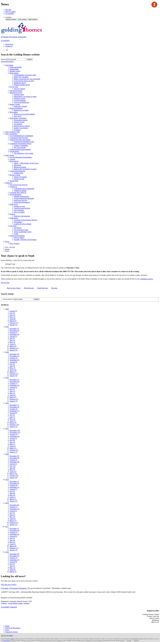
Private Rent (14, 181)
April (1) (13, 497)
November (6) (14, 483)
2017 (7, 526)
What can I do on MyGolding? (24, 114)
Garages (12, 159)
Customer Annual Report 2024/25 (25, 220)
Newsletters (18, 222)
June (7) (12, 417)
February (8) (14, 476)
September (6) (14, 534)
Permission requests (20, 120)
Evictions (17, 130)
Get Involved (14, 151)
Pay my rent (14, 87)
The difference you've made (23, 153)
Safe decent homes (16, 91)
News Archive (14, 243)
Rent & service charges (22, 126)
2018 (7, 503)
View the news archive (9, 584)
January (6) (13, 350)
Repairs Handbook (16, 108)
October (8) (14, 485)
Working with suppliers (22, 216)
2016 (7, 552)
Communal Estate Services (19, 138)
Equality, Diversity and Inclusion (25, 239)
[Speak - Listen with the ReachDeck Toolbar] (154, 5)
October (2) (14, 532)
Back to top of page (13, 288)
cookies (12, 638)
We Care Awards (20, 147)
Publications (14, 218)
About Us (8, 183)
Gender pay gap (19, 206)
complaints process (146, 279)
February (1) (14, 323)
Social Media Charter (15, 603)
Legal (16, 234)
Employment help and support (20, 140)
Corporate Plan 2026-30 (18, 192)
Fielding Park (18, 173)
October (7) (14, 332)
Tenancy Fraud (19, 122)
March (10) (13, 474)
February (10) (14, 425)
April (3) (13, 344)
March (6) (13, 346)
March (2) (13, 521)
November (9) (14, 381)
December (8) (14, 505)
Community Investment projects (20, 143)
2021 (7, 428)
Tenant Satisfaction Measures (24, 198)
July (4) (12, 313)
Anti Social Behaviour (21, 102)
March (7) (13, 372)
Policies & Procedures (17, 236)
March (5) (13, 397)
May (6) (12, 495)
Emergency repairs (20, 106)
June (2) (12, 515)
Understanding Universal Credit (25, 75)
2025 (7, 327)
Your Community (11, 134)
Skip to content (10, 12)
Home (7, 249)
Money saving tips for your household (27, 79)
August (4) (13, 362)
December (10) (15, 430)
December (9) (14, 456)
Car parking (18, 124)
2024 (7, 352)
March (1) (13, 499)
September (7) (14, 411)
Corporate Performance (22, 202)
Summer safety (19, 94)
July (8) (12, 440)
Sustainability (14, 69)
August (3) (13, 311)
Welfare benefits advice (22, 85)
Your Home (9, 65)
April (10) (13, 370)
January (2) (13, 325)
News (7, 241)
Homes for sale (19, 179)
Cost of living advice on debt (24, 81)
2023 (7, 378)
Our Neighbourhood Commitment (21, 136)
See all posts (5, 282)
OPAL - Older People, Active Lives (26, 163)
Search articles (8, 299)
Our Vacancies (19, 210)
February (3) (14, 374)
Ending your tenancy (21, 128)
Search (3, 59)
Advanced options (7, 61)
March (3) (13, 448)
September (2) (14, 487)
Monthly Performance (21, 196)
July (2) (12, 389)
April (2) (13, 519)
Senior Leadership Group (22, 232)
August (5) (13, 438)
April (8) (13, 319)
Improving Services (20, 200)
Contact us (13, 187)
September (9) (14, 360)
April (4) (13, 395)
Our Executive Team (21, 230)
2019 (7, 479)
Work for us (14, 204)
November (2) (14, 356)
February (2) (14, 348)
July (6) (12, 415)
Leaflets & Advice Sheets (22, 224)
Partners (12, 214)
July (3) (12, 513)
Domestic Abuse (19, 98)
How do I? (17, 116)
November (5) (14, 556)
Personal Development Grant (24, 142)
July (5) (12, 338)
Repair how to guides (21, 110)
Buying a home (15, 175)
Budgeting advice (20, 83)
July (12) (13, 466)
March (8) (13, 546)
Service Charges (19, 89)
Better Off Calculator (21, 77)
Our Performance (15, 194)
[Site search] (16, 59)
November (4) (14, 331)
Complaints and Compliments (24, 189)
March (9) (13, 423)
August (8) (13, 413)
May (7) (12, 444)
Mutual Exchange (20, 167)
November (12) (15, 432)
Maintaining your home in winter (25, 96)
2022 (7, 403)
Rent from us (14, 161)
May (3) (12, 317)
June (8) (12, 468)
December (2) (14, 329)
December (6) (14, 354)
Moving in (17, 165)
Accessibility (9, 13)
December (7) (14, 379)
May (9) (12, 470)
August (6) (13, 536)
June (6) (12, 540)
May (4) (12, 419)
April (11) (13, 472)
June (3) (12, 391)
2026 (7, 309)
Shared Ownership (20, 177)
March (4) (13, 321)
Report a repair (15, 104)
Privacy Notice (19, 238)
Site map (8, 10)
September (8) (14, 436)
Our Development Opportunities (21, 157)
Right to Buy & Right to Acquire (25, 169)
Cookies (4, 603)
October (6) (14, 358)
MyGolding (14, 112)
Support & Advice (16, 93)
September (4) (14, 334)
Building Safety (15, 71)
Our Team (13, 226)
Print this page (29, 288)
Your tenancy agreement (18, 118)
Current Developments (17, 171)
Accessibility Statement (9, 607)
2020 (7, 454)
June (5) (12, 340)
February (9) (14, 450)
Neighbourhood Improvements (20, 149)
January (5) (13, 401)
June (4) (12, 315)
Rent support (14, 73)
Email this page (42, 288)
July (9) (12, 364)
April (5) (13, 421)
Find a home (9, 155)
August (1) (13, 336)
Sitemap (26, 603)
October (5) (14, 434)
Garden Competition (21, 145)
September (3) (14, 560)
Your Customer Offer (12, 132)
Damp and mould (16, 67)
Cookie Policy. (7, 640)
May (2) (12, 393)
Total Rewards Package (22, 208)
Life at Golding (19, 212)
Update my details (20, 191)
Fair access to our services (18, 185)
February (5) (14, 523)
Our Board (17, 228)
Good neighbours (20, 100)
